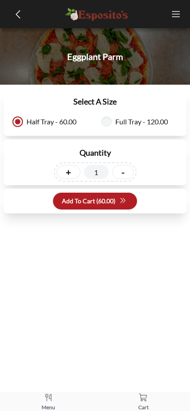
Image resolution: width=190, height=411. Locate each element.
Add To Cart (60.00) (88, 201)
